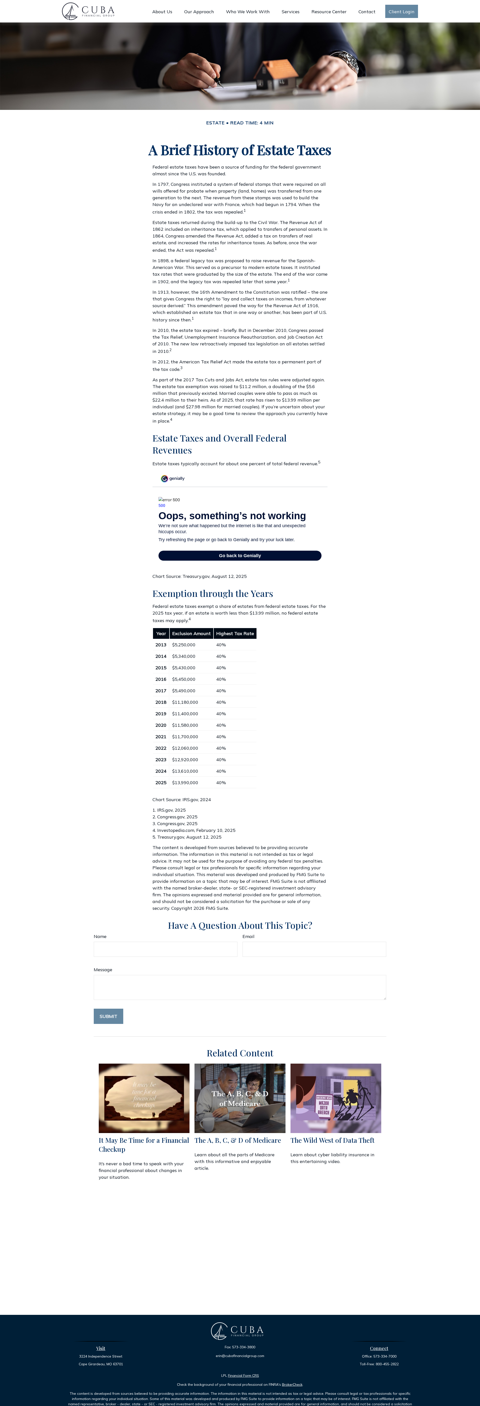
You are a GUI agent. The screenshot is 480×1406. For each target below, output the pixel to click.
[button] (162, 11)
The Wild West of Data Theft (332, 1140)
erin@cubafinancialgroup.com (240, 1356)
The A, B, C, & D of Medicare (237, 1140)
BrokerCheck (292, 1384)
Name (100, 936)
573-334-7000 (385, 1356)
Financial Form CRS (243, 1375)
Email (248, 936)
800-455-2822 (387, 1364)
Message (103, 969)
